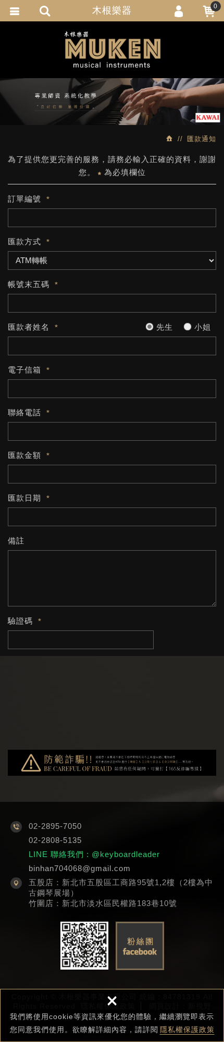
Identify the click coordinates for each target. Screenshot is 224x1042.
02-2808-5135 (55, 840)
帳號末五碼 (28, 284)
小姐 (201, 326)
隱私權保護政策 (187, 1029)
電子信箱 (24, 369)
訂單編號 (24, 198)
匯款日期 (24, 497)
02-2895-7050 (55, 826)
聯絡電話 (24, 412)
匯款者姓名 (28, 326)
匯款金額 (24, 455)
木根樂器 (112, 10)
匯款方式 (24, 241)
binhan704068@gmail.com (80, 868)
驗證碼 (20, 620)
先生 (163, 326)
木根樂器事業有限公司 (112, 49)
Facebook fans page (140, 946)
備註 (16, 540)
